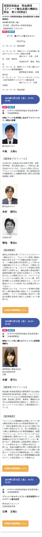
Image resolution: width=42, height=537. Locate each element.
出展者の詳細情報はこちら (15, 310)
